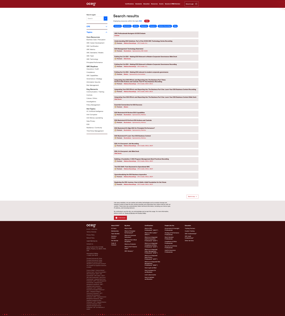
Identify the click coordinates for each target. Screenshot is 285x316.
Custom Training (189, 231)
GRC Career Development (95, 43)
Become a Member (172, 4)
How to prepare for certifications (150, 271)
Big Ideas (127, 225)
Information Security (93, 82)
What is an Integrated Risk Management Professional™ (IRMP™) (152, 263)
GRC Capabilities (92, 75)
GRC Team (90, 56)
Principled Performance (95, 62)
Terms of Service (130, 213)
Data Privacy (91, 121)
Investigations (91, 101)
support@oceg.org (92, 241)
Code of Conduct (113, 244)
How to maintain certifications (149, 278)
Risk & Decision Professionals (169, 238)
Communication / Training (95, 92)
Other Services (189, 240)
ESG (88, 124)
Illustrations (127, 26)
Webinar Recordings (165, 26)
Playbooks (144, 26)
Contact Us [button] (90, 244)
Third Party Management (95, 131)
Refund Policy (90, 238)
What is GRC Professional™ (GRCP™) (151, 229)
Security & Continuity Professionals (171, 246)
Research (153, 26)
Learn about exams (150, 275)
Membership (115, 231)
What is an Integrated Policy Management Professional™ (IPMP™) (151, 251)
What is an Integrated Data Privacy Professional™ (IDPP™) (151, 257)
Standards (138, 4)
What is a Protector (130, 244)
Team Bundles (115, 233)
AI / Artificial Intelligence (95, 111)
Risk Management (93, 85)
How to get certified (150, 268)
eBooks (136, 26)
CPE (88, 26)
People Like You (169, 225)
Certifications (129, 4)
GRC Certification (93, 46)
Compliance (91, 72)
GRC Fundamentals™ (191, 233)
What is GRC (128, 228)
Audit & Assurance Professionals (170, 251)
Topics (89, 32)
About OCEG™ (115, 225)
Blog (175, 26)
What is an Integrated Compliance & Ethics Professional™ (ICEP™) (151, 245)
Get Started (114, 240)
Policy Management (93, 105)
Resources (154, 4)
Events (161, 4)
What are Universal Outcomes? (130, 236)
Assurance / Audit (93, 69)
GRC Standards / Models (95, 53)
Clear (147, 21)
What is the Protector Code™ (131, 247)
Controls (89, 95)
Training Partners (190, 228)
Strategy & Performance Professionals (172, 233)
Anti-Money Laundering (95, 118)
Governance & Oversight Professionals (172, 229)
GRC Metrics (91, 49)
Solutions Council (114, 237)
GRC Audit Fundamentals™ (189, 237)
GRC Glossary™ (129, 251)
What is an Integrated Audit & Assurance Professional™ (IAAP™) (151, 239)
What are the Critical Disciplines (131, 240)
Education (146, 4)
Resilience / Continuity (94, 128)
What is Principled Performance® (130, 232)
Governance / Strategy (94, 79)
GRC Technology (92, 59)
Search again (91, 15)
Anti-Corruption (92, 114)
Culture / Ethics (92, 98)
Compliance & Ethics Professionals (171, 242)
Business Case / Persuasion (96, 40)
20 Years (113, 228)
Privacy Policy (142, 213)
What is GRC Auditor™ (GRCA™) (151, 233)
